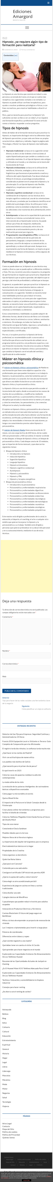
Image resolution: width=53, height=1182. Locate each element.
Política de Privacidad (11, 1135)
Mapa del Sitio (8, 1129)
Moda (4, 1084)
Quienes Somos (8, 1137)
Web (4, 676)
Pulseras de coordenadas (12, 932)
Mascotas (6, 1075)
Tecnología (6, 1102)
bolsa (4, 1023)
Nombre (6, 651)
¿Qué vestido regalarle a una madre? (17, 941)
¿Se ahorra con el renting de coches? (16, 991)
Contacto (6, 1126)
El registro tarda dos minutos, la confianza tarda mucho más (26, 748)
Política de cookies (9, 1132)
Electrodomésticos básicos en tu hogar (17, 846)
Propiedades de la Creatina (13, 850)
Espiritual (6, 1045)
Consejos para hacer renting (13, 987)
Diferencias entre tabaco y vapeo (15, 936)
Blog (4, 1018)
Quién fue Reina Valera (11, 859)
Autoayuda (6, 1009)
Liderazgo (6, 1071)
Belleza (5, 1014)
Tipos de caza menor (10, 824)
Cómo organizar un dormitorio (14, 855)
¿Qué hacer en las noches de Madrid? (17, 753)
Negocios (6, 1093)
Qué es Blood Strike (10, 798)
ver (16, 55)
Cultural (5, 1031)
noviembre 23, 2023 (11, 50)
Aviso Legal (7, 1123)
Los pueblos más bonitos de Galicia (16, 762)
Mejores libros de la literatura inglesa (17, 837)
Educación (6, 1036)
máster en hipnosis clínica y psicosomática (21, 367)
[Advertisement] (26, 566)
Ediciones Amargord (23, 14)
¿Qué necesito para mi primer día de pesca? (19, 766)
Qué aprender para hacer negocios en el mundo (21, 949)
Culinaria (6, 1027)
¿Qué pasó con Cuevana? (12, 864)
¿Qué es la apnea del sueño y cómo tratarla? (19, 877)
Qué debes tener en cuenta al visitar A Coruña (20, 945)
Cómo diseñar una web (11, 893)
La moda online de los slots (13, 782)
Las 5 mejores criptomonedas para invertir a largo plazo (24, 927)
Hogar (4, 1058)
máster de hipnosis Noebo (14, 430)
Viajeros (5, 1106)
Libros (4, 1067)
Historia (5, 1053)
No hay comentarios (28, 50)
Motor (5, 1089)
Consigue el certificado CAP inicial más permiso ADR (23, 872)
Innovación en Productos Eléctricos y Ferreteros (21, 909)
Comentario (7, 617)
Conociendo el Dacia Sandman (14, 828)
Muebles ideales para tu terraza (15, 833)
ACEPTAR (26, 1180)
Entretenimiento (9, 1040)
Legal (4, 1062)
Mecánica (6, 1080)
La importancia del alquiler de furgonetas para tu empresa (25, 842)
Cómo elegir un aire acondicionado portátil (19, 881)
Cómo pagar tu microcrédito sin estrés (17, 794)
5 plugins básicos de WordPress (15, 897)
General (5, 1049)
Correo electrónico (10, 664)
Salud (4, 37)
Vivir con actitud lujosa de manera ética (18, 757)
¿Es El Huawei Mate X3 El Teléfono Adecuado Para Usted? (25, 968)
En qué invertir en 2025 (11, 770)
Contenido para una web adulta (14, 868)
